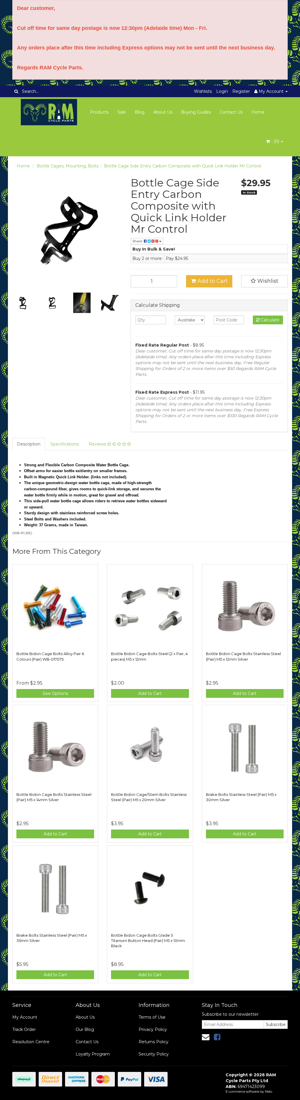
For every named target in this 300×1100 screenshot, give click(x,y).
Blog (139, 112)
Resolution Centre (31, 1041)
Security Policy (154, 1054)
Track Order (24, 1029)
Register (241, 91)
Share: (138, 241)
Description (28, 444)
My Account (24, 1017)
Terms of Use (152, 1017)
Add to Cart (212, 281)
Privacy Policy (153, 1029)
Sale (121, 112)
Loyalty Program (93, 1054)
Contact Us (231, 112)
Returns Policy (153, 1041)
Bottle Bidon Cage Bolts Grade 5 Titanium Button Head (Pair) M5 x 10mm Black (148, 940)
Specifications (64, 444)
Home (258, 112)
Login (222, 91)
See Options (55, 693)
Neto (268, 1091)
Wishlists (203, 91)
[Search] (16, 91)
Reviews (98, 444)
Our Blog (85, 1029)
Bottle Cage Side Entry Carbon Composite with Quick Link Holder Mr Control (182, 166)
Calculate (269, 320)
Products (99, 112)
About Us (162, 112)
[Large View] (22, 302)
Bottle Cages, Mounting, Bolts (67, 166)
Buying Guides (196, 112)
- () (275, 141)
